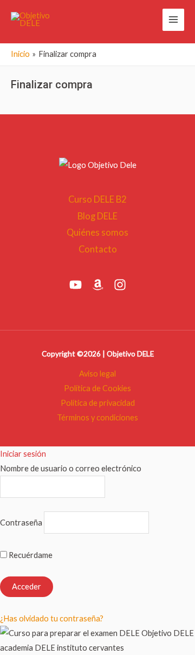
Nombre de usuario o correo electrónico (70, 468)
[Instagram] (120, 284)
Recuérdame (30, 555)
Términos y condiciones (97, 417)
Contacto (98, 249)
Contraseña (21, 522)
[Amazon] (97, 284)
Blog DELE (97, 216)
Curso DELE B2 (97, 199)
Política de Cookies (97, 388)
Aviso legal (97, 373)
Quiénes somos (97, 232)
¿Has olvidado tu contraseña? (51, 618)
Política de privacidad (98, 402)
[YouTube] (75, 284)
